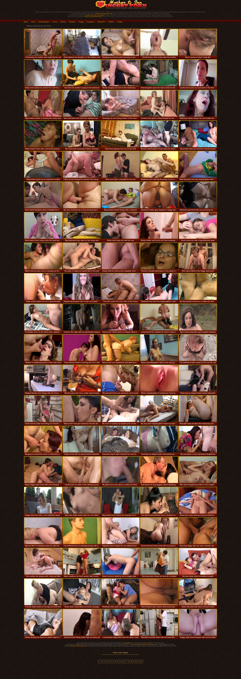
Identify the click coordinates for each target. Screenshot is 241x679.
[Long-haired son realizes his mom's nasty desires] (159, 317)
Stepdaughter (43, 22)
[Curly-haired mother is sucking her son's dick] (82, 347)
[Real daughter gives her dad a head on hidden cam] (159, 73)
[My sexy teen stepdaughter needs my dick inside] (159, 409)
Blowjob (72, 22)
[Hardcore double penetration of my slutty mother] (159, 256)
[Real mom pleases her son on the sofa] (120, 134)
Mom (33, 22)
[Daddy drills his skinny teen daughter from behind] (120, 256)
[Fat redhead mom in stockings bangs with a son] (82, 531)
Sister (26, 22)
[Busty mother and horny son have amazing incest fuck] (159, 225)
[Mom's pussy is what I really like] (198, 42)
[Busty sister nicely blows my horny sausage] (82, 592)
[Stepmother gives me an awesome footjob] (43, 164)
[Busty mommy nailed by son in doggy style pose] (120, 561)
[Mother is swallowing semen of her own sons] (43, 347)
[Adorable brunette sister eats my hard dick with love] (159, 622)
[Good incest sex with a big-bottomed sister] (198, 225)
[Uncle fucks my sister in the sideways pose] (82, 470)
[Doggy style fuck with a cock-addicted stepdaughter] (43, 500)
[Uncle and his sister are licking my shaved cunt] (43, 409)
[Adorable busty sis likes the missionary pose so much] (198, 409)
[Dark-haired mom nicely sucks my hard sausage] (43, 225)
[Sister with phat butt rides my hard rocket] (198, 592)
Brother (63, 22)
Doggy (81, 22)
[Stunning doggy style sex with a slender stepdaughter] (198, 531)
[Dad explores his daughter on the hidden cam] (82, 42)
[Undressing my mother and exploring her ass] (43, 42)
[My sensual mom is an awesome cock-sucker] (120, 378)
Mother (111, 22)
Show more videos (120, 652)
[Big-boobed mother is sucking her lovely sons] (43, 103)
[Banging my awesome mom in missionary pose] (43, 439)
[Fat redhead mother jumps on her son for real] (198, 347)
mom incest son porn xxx (104, 13)
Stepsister (101, 22)
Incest (54, 22)
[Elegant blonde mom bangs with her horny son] (43, 378)
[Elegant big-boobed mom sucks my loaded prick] (82, 286)
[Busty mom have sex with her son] (120, 225)
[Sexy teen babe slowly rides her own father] (82, 500)
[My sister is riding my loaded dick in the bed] (82, 256)
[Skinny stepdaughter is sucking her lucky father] (159, 378)
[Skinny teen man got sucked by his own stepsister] (82, 409)
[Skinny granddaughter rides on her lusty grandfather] (159, 347)
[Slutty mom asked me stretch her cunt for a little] (43, 73)
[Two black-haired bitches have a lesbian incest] (159, 500)
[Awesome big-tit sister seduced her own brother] (120, 439)
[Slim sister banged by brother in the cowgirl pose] (198, 470)
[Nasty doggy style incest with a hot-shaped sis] (43, 470)
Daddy (119, 22)
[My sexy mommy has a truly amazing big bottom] (82, 195)
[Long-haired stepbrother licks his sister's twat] (120, 622)
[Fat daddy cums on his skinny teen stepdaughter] (43, 317)
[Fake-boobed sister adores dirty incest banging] (159, 592)
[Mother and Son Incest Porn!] (120, 4)
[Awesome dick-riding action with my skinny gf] (82, 622)
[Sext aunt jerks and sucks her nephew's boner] (82, 103)
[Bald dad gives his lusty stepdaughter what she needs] (198, 164)
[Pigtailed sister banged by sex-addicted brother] (120, 531)
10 (141, 661)
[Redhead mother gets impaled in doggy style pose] (159, 195)
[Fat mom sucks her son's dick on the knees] (120, 286)
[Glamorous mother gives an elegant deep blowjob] (120, 317)
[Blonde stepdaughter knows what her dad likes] (159, 134)
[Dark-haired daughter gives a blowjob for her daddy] (43, 195)
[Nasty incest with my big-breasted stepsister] (82, 439)
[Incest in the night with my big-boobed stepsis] (82, 317)
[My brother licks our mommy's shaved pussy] (198, 134)
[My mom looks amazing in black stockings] (82, 134)
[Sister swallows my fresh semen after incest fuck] (82, 561)
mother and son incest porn (95, 15)
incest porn (126, 643)
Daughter (90, 22)
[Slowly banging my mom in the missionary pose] (120, 73)
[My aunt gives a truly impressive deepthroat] (198, 439)
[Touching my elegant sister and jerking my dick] (159, 439)
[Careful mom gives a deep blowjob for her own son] (159, 103)
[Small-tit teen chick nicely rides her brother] (159, 42)
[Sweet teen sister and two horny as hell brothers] (198, 500)
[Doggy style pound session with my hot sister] (198, 622)
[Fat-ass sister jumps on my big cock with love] (43, 592)
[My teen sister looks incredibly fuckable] (198, 561)
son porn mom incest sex (78, 646)
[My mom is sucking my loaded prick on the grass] (120, 409)
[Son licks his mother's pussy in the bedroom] (82, 73)
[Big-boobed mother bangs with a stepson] (120, 195)
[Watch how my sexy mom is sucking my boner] (43, 256)
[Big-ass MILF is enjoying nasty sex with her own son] (43, 531)
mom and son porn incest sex (144, 644)
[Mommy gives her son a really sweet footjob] (82, 378)
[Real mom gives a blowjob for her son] (120, 164)
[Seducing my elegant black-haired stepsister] (198, 378)
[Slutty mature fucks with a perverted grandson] (43, 134)
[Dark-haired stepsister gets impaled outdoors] (198, 317)
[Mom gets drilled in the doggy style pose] (198, 256)
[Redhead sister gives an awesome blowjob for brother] (120, 592)
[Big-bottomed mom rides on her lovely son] (82, 225)
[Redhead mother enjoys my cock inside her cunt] (198, 103)
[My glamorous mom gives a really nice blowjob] (120, 470)
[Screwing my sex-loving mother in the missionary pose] (120, 103)
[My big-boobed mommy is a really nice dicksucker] (198, 286)
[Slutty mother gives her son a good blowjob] (43, 286)
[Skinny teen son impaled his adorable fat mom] (120, 347)
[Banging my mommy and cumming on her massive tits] (120, 42)
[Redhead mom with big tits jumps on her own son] (159, 164)
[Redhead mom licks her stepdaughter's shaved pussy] (159, 286)
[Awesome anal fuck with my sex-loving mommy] (198, 195)
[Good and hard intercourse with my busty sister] (159, 531)
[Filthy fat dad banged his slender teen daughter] (82, 164)
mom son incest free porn (93, 16)
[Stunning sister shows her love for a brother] (159, 561)
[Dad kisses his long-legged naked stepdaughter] (159, 470)
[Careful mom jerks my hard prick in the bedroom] (198, 73)
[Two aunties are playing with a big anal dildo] (43, 561)
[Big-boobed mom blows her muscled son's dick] (120, 500)
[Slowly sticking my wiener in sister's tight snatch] (43, 622)
